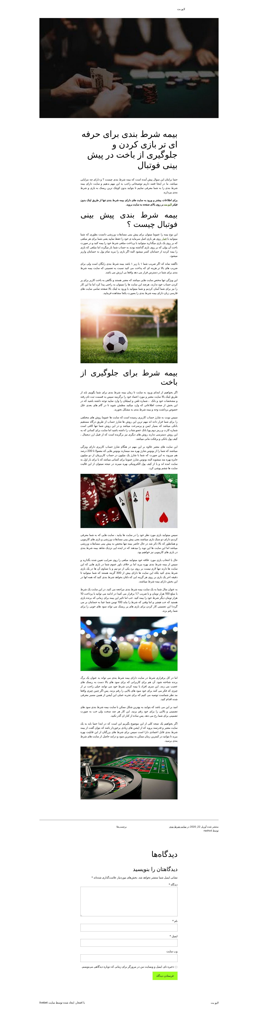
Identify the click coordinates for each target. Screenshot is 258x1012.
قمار (164, 238)
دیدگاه (173, 884)
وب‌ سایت (172, 951)
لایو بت (181, 9)
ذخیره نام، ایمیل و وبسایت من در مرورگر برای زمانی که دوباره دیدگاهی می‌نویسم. (128, 966)
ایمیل (174, 936)
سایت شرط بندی (177, 826)
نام (175, 921)
